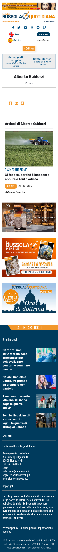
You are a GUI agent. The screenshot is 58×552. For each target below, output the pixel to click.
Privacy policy (10, 528)
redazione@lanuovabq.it (16, 471)
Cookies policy (28, 528)
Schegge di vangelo (15, 58)
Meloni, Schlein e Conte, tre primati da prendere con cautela (15, 382)
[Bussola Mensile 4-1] (29, 217)
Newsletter (43, 40)
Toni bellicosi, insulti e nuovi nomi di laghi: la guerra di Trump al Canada (16, 421)
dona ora (43, 34)
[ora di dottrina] (29, 298)
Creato (10, 186)
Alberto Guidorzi (16, 192)
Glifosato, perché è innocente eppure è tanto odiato (27, 177)
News (17, 34)
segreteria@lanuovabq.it (16, 475)
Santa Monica (42, 59)
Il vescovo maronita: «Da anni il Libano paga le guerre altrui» (16, 401)
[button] (29, 48)
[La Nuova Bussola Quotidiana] (29, 17)
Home (30, 83)
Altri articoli (29, 327)
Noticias (16, 40)
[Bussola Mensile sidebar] (29, 257)
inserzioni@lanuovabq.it (15, 478)
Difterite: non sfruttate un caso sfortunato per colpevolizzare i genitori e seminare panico (16, 359)
